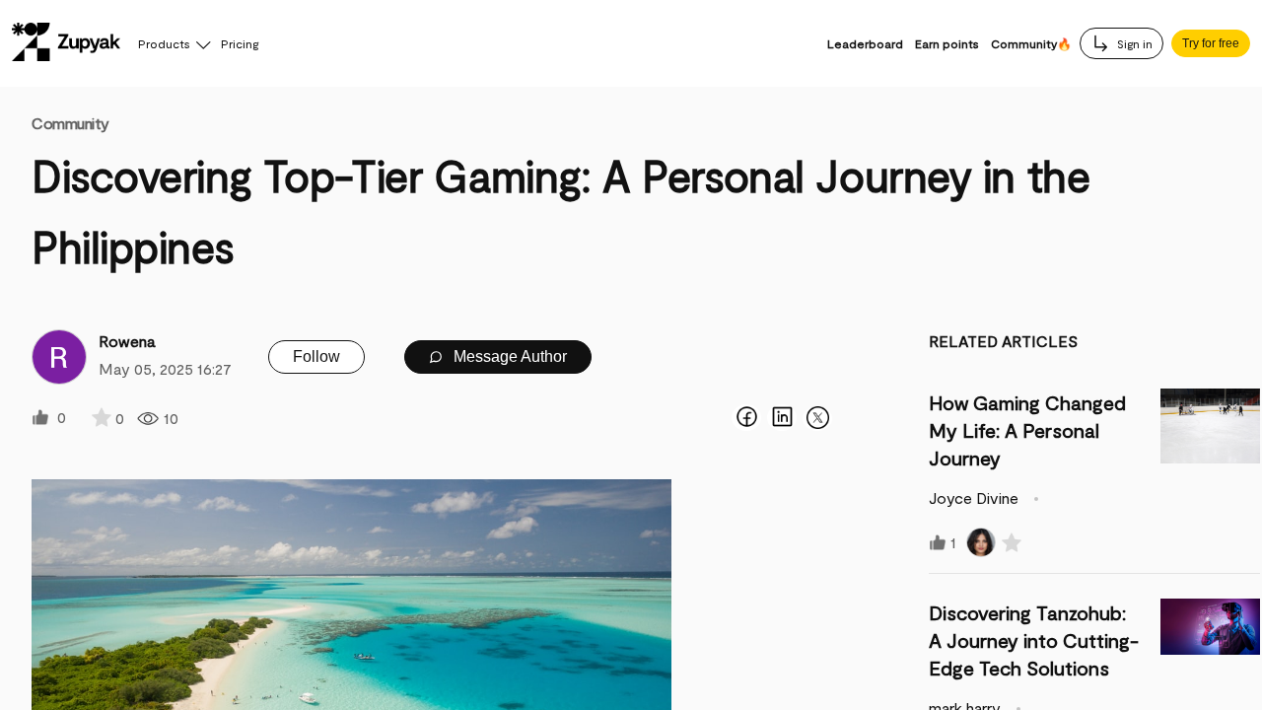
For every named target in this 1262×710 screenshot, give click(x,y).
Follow (316, 356)
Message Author (508, 356)
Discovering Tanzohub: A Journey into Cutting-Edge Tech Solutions (1034, 640)
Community (70, 122)
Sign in (1133, 43)
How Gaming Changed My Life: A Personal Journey (1027, 429)
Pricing (239, 43)
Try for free (1210, 43)
